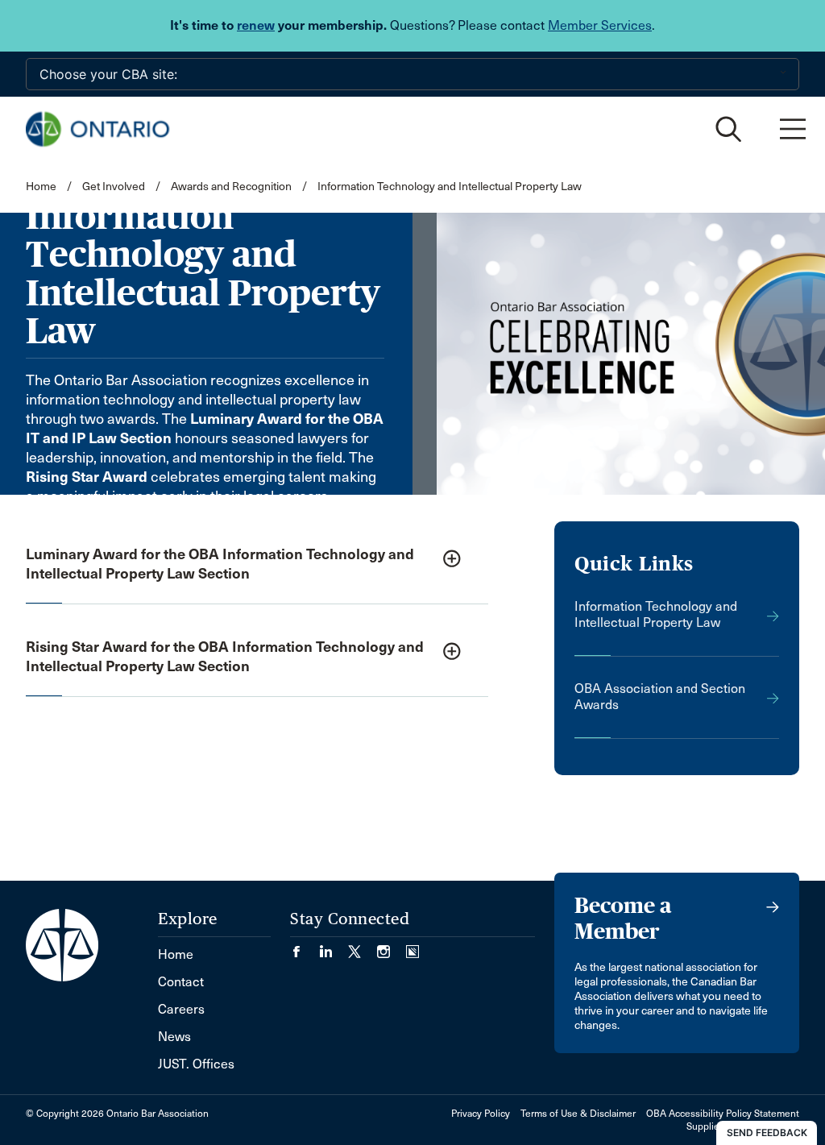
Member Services (600, 25)
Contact (181, 981)
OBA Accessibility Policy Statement (722, 1113)
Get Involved (113, 186)
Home (41, 186)
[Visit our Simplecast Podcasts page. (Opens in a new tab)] (412, 946)
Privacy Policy (480, 1113)
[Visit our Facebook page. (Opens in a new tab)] (304, 946)
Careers (181, 1009)
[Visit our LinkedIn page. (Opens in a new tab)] (333, 946)
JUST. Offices (196, 1064)
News (174, 1036)
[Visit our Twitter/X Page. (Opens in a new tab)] (362, 946)
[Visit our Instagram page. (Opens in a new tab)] (391, 946)
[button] (257, 565)
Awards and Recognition (231, 186)
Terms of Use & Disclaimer (578, 1113)
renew (256, 25)
